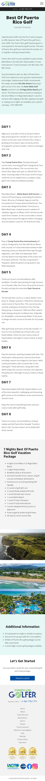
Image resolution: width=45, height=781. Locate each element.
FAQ (22, 733)
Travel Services (22, 715)
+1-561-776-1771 (25, 9)
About (22, 712)
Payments (22, 742)
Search (22, 721)
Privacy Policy (22, 739)
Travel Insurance (22, 727)
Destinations (22, 718)
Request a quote (22, 678)
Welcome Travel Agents (22, 730)
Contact (22, 724)
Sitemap (22, 736)
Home (22, 708)
